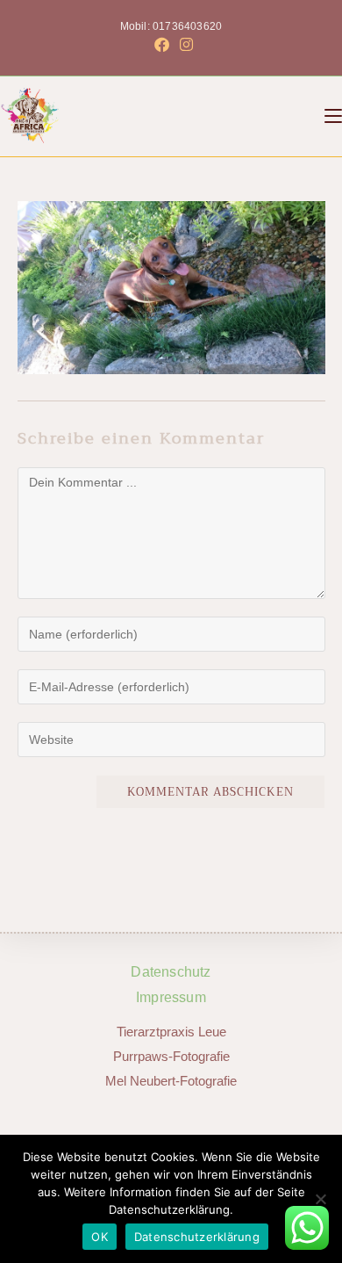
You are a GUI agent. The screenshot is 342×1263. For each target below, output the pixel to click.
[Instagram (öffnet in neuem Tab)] (184, 45)
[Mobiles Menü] (333, 116)
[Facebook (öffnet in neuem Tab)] (162, 45)
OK (99, 1237)
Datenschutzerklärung (197, 1237)
